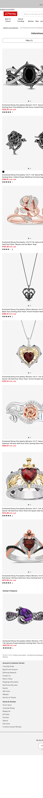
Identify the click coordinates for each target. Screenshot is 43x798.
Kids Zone (6, 724)
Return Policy (7, 679)
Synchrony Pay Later (10, 685)
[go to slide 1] (28, 101)
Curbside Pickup (9, 708)
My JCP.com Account (10, 669)
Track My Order (8, 666)
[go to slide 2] (30, 101)
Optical (5, 720)
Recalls (5, 688)
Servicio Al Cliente (9, 697)
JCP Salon (6, 714)
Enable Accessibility (7, 9)
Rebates (6, 694)
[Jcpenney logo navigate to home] (10, 14)
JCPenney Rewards (9, 672)
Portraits (6, 717)
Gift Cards (6, 691)
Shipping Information (10, 682)
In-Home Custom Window (12, 727)
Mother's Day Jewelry (19, 655)
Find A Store (7, 705)
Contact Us (7, 676)
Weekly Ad (6, 711)
